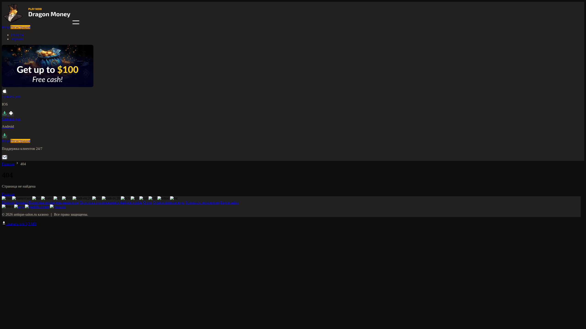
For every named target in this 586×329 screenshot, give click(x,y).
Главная (17, 35)
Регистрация (20, 27)
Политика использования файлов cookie (110, 202)
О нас (147, 202)
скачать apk (21, 224)
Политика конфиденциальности (53, 202)
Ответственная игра (168, 202)
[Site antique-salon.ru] (36, 23)
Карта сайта (229, 202)
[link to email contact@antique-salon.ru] (4, 159)
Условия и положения (202, 202)
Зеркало (17, 39)
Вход (6, 27)
